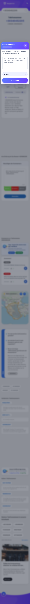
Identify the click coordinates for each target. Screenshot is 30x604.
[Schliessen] (25, 46)
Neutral (6, 74)
